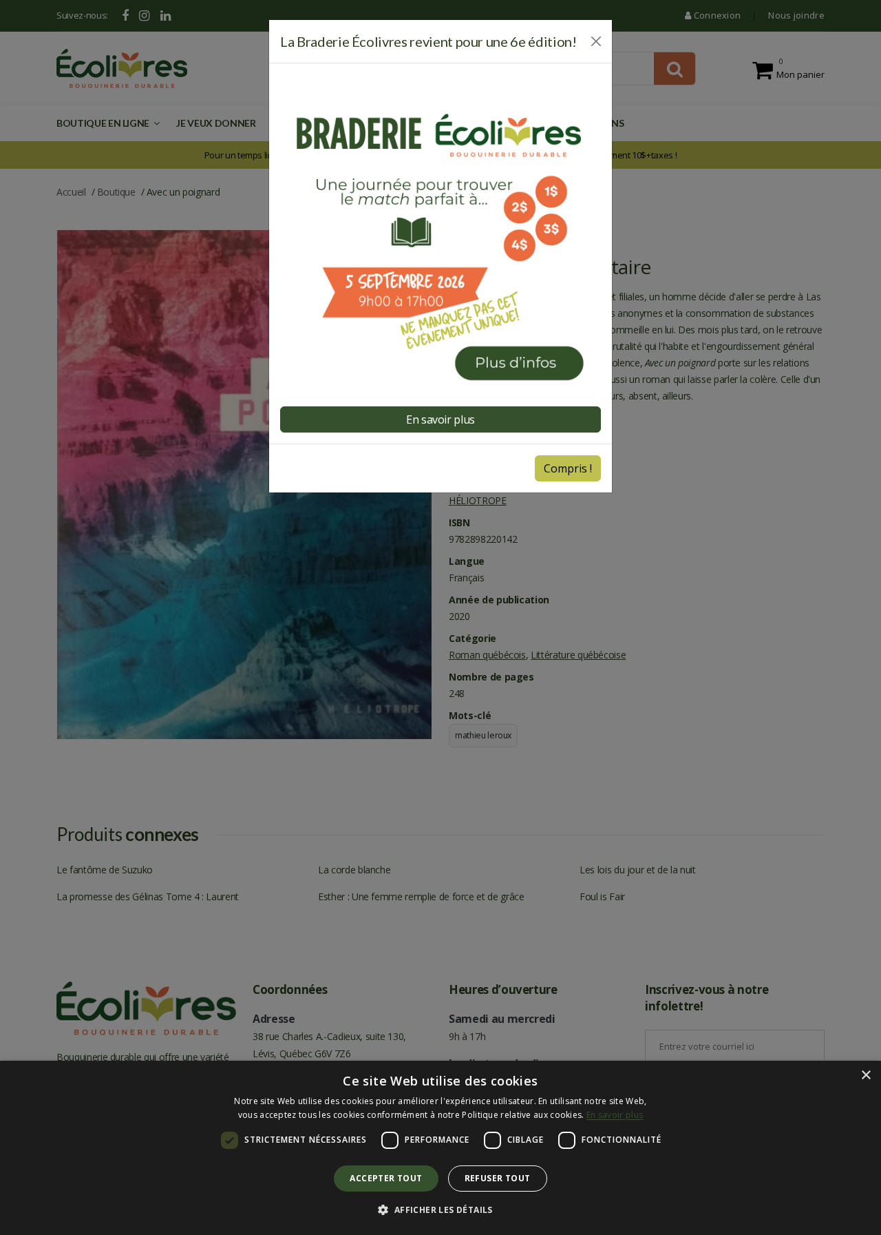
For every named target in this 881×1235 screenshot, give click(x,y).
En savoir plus (614, 1115)
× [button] (865, 1075)
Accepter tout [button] (386, 1178)
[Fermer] (596, 41)
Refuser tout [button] (498, 1178)
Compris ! (568, 468)
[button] (440, 1210)
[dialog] (440, 1148)
